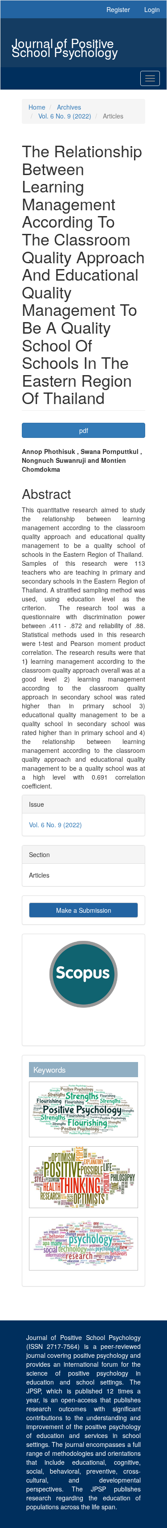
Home (37, 106)
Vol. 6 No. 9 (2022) (64, 115)
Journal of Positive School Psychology (65, 44)
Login (152, 9)
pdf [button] (83, 430)
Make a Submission (83, 910)
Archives (69, 106)
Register (118, 9)
